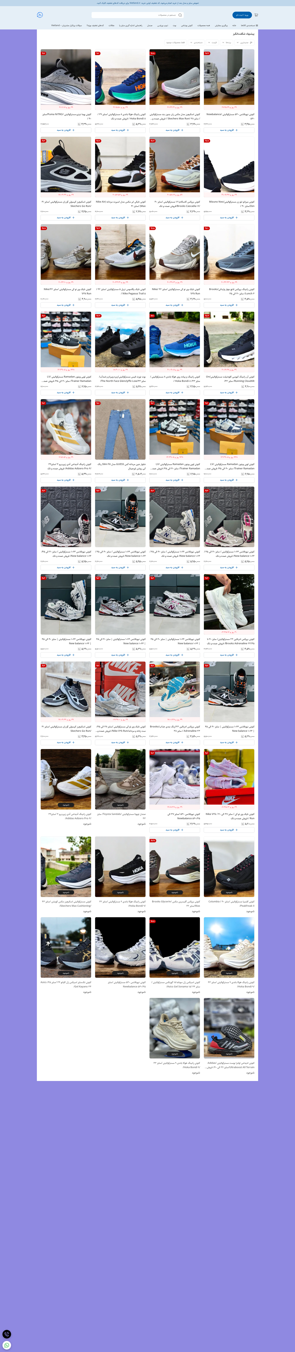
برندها (228, 42)
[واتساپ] (6, 1345)
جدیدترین (244, 42)
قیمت (214, 42)
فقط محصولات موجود (175, 42)
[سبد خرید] (256, 15)
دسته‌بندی (198, 42)
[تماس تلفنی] (6, 1334)
